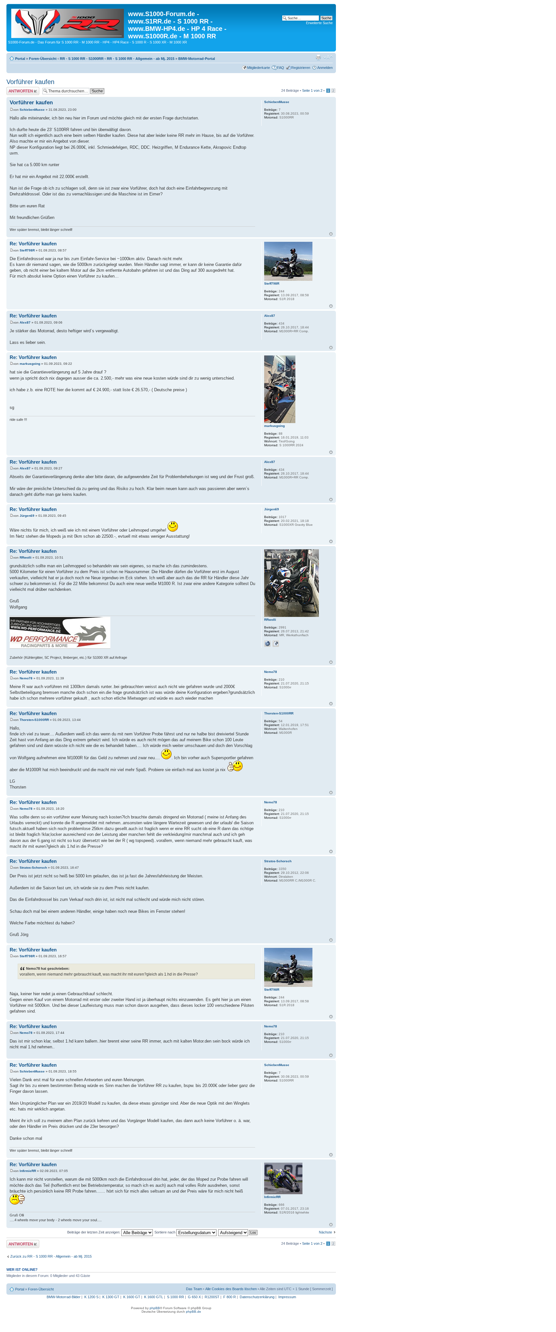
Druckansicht (318, 57)
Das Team (194, 1289)
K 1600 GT (131, 1297)
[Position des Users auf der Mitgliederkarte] (276, 643)
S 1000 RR (175, 1297)
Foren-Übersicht (43, 59)
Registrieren (300, 68)
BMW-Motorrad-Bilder (63, 1297)
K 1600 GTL (153, 1297)
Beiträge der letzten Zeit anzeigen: (94, 1232)
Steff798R (27, 250)
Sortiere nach (165, 1232)
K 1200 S (91, 1297)
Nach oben (331, 234)
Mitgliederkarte (258, 68)
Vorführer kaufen (30, 81)
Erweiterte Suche (319, 23)
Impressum (287, 1297)
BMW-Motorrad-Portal (196, 59)
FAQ (280, 68)
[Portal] (68, 22)
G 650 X (194, 1297)
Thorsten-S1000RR (34, 720)
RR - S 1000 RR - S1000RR (82, 59)
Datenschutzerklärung (257, 1297)
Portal (20, 59)
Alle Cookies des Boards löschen (231, 1289)
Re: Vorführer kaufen (33, 243)
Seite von (312, 90)
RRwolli (26, 557)
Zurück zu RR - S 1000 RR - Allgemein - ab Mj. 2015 (51, 1256)
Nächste (325, 1232)
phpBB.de (193, 1311)
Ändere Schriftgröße (328, 57)
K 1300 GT (110, 1297)
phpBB (155, 1308)
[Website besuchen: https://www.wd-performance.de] (267, 643)
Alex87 (25, 322)
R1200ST (212, 1297)
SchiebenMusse (32, 109)
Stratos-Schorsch (33, 867)
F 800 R (229, 1297)
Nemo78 (26, 678)
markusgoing (30, 363)
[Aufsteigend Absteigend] (238, 1232)
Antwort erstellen (19, 89)
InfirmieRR (28, 1171)
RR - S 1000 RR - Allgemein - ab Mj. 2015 (140, 59)
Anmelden (325, 68)
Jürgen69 (27, 515)
